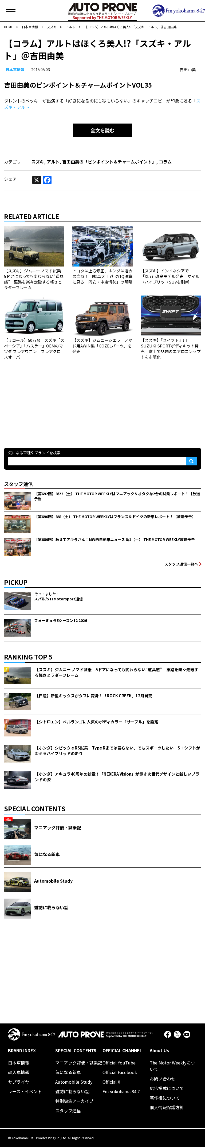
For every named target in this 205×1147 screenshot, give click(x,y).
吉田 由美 (188, 69)
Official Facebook (119, 1072)
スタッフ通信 (68, 1110)
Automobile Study (73, 1082)
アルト (53, 161)
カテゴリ (12, 161)
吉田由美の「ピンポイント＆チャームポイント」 (109, 161)
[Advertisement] (44, 402)
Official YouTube (119, 1062)
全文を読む (102, 130)
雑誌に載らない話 (72, 1091)
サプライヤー (21, 1082)
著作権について (165, 1098)
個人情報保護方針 (167, 1107)
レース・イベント (25, 1091)
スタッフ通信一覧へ (181, 564)
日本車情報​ (15, 69)
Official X (111, 1082)
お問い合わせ (162, 1078)
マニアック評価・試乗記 (78, 1062)
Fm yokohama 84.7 (121, 1091)
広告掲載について (167, 1088)
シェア (10, 179)
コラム (165, 161)
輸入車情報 (18, 1072)
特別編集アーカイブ (74, 1101)
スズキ (37, 161)
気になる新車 (68, 1072)
